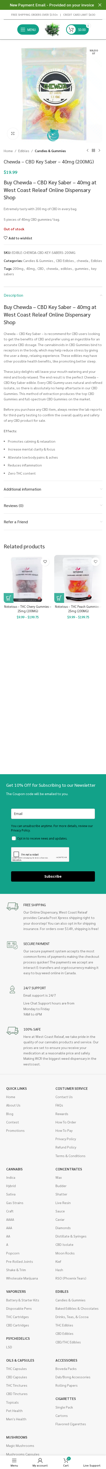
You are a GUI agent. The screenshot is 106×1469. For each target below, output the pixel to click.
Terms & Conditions (70, 1155)
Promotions (15, 1130)
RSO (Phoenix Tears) (70, 1278)
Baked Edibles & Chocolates (77, 1308)
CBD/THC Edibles (68, 1342)
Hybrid (11, 1185)
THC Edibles (64, 1325)
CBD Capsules (16, 1377)
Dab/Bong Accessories (72, 1377)
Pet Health (14, 1410)
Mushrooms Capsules (22, 1454)
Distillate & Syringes (71, 1236)
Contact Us (64, 1096)
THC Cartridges (17, 1316)
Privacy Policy (65, 1138)
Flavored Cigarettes (70, 1424)
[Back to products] (93, 151)
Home (8, 150)
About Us (13, 1105)
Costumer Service (71, 1088)
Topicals (12, 1402)
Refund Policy (65, 1147)
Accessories (66, 1360)
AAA (9, 1227)
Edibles (23, 150)
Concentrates (68, 1169)
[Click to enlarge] (12, 133)
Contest (12, 1122)
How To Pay (63, 1130)
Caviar (60, 1219)
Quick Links (16, 1088)
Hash (59, 1269)
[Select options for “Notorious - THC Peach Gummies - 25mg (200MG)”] (59, 598)
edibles (66, 268)
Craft (10, 1211)
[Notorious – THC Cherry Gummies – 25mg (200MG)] (28, 579)
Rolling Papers (66, 1385)
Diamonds (63, 1227)
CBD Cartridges (17, 1325)
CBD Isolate (64, 1244)
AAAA (10, 1219)
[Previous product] (87, 151)
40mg (30, 268)
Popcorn (12, 1253)
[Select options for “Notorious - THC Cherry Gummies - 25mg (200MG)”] (9, 598)
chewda (82, 260)
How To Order (65, 1122)
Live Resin (63, 1202)
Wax (58, 1177)
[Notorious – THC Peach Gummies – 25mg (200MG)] (78, 579)
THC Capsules (16, 1368)
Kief (58, 1261)
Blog (9, 1113)
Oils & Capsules (20, 1360)
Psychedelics (18, 1338)
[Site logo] (52, 29)
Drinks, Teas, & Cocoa (71, 1316)
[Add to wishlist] (45, 561)
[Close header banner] (100, 5)
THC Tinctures (16, 1385)
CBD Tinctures (17, 1393)
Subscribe (53, 876)
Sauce (60, 1211)
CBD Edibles (65, 260)
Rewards (61, 1113)
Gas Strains (14, 1202)
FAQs (59, 1105)
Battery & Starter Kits (22, 1300)
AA (8, 1236)
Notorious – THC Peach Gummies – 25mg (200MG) (78, 609)
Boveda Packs (66, 1368)
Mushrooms (16, 1437)
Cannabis (14, 1169)
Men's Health (16, 1419)
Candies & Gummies (50, 150)
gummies (81, 268)
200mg (18, 268)
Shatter (61, 1194)
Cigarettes (65, 1398)
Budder (61, 1185)
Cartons (61, 1415)
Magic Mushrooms (20, 1445)
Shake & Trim (16, 1269)
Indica (10, 1177)
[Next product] (99, 151)
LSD (9, 1347)
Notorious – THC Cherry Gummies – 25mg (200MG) (27, 609)
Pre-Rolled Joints (19, 1261)
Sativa (11, 1194)
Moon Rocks (65, 1253)
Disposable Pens (19, 1308)
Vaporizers (16, 1291)
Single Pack (64, 1407)
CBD (40, 268)
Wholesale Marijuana (22, 1278)
